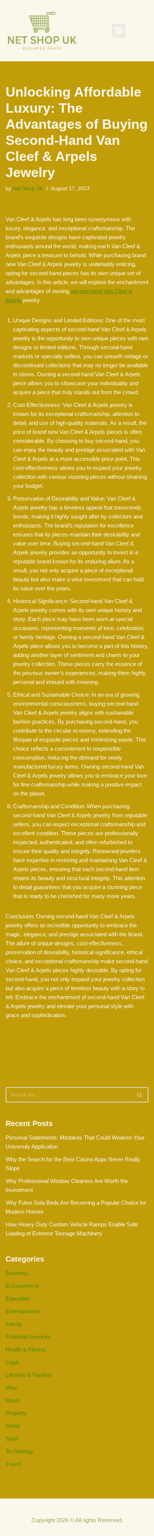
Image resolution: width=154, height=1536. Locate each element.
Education (18, 1298)
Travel (13, 1464)
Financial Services (28, 1336)
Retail (12, 1426)
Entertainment (23, 1311)
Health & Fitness (26, 1349)
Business (17, 1273)
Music (13, 1400)
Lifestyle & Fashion (29, 1375)
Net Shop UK (28, 188)
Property (16, 1413)
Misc (12, 1387)
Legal (12, 1362)
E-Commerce (22, 1286)
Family (14, 1324)
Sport (12, 1438)
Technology (19, 1451)
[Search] (140, 1094)
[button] (119, 31)
